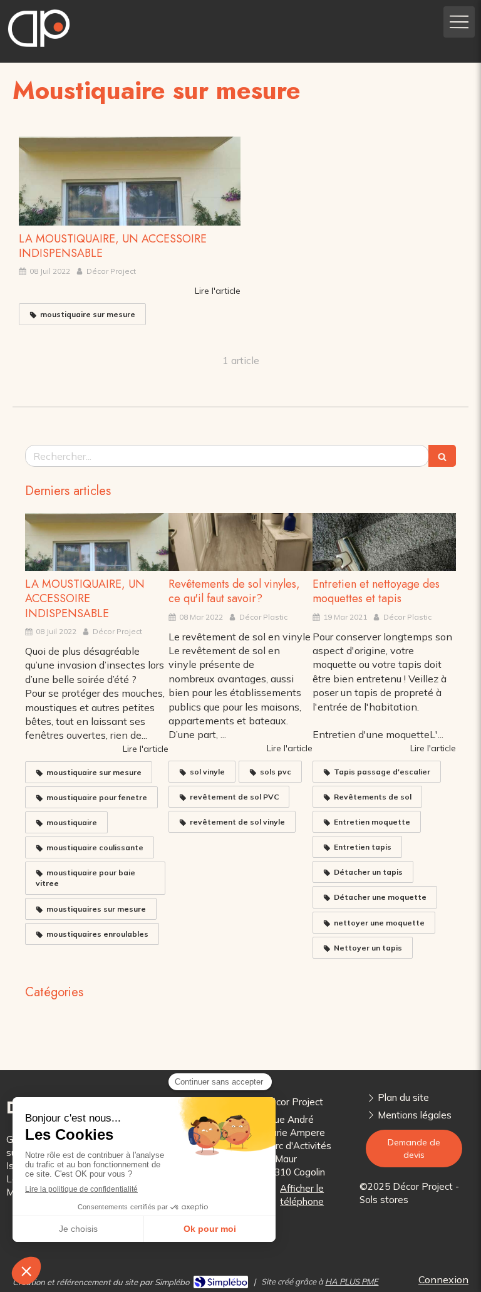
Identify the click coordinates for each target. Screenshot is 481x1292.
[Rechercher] (442, 456)
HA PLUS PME (351, 1281)
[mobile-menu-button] (459, 22)
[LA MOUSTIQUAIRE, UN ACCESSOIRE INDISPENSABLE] (129, 181)
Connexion (443, 1279)
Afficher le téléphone (302, 1194)
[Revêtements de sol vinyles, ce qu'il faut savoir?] (240, 542)
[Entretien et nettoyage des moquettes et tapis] (384, 542)
